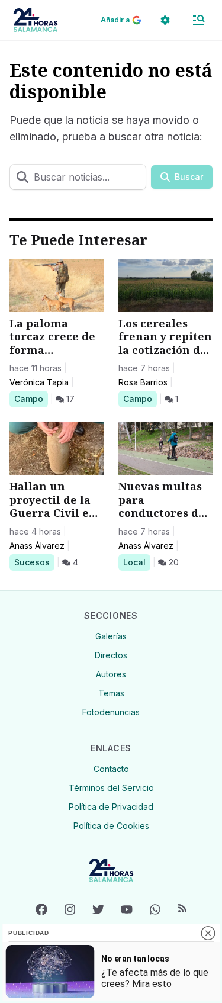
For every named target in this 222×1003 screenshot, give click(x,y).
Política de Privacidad (111, 807)
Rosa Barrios (143, 382)
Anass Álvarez (37, 546)
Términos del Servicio (111, 788)
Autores (111, 674)
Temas (111, 693)
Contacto (111, 769)
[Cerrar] (208, 933)
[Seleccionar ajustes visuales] (165, 20)
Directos (111, 655)
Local (136, 562)
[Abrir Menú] (198, 20)
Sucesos (34, 562)
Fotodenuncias (111, 712)
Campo (31, 398)
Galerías (111, 636)
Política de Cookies (111, 826)
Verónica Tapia (39, 382)
